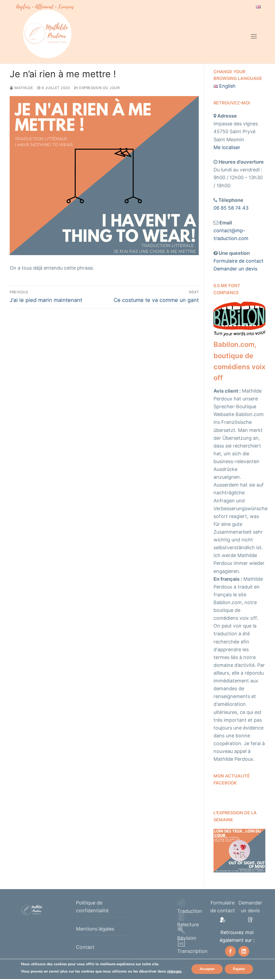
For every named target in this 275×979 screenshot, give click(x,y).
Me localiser (227, 147)
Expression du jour (99, 88)
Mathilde (23, 88)
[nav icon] (253, 36)
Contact (85, 947)
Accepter (207, 968)
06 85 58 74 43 (231, 208)
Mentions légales (95, 929)
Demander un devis (235, 269)
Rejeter (239, 968)
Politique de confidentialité (92, 906)
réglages (174, 971)
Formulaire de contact (238, 261)
